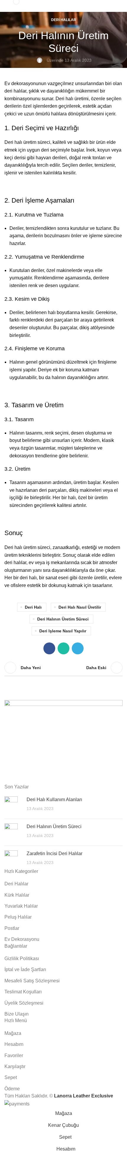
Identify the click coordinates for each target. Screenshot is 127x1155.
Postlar (11, 928)
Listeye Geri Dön (63, 668)
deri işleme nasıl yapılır (62, 631)
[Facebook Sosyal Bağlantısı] (49, 648)
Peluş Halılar (18, 916)
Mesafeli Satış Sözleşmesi (32, 980)
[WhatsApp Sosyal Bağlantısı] (63, 648)
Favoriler (13, 1055)
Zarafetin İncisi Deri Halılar (54, 853)
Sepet (10, 1077)
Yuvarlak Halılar (21, 906)
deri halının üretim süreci (63, 619)
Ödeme (12, 1088)
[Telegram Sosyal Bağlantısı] (78, 648)
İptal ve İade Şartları (25, 969)
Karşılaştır (14, 1066)
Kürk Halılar (16, 895)
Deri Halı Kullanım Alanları (54, 799)
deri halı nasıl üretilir (79, 607)
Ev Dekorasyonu (21, 939)
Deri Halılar (63, 20)
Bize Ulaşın (16, 1013)
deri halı (33, 607)
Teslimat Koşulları (23, 991)
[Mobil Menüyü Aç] (116, 6)
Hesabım (13, 1044)
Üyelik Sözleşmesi (23, 1003)
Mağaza (12, 1033)
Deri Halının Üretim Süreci (54, 826)
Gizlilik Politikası (21, 958)
